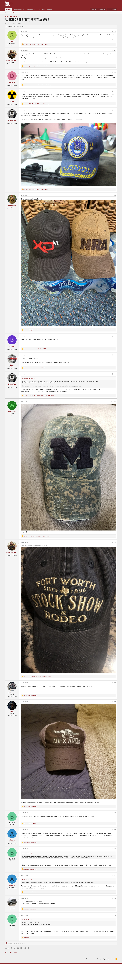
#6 (115, 195)
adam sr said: (26, 853)
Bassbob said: (26, 879)
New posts (8, 13)
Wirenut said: (26, 919)
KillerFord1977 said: (28, 378)
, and (32, 330)
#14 (115, 812)
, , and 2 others (35, 44)
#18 (115, 898)
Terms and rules (91, 959)
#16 (115, 848)
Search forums (18, 13)
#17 (115, 875)
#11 (115, 542)
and (30, 695)
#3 (115, 72)
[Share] (113, 31)
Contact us (81, 959)
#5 (115, 110)
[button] (23, 9)
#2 (115, 50)
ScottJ (8, 23)
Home (8, 9)
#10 (115, 401)
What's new (18, 9)
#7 (115, 336)
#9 (115, 374)
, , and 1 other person (38, 85)
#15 (115, 829)
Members (30, 9)
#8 (115, 355)
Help (107, 959)
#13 (115, 701)
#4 (115, 91)
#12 (115, 682)
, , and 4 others (36, 66)
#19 (115, 915)
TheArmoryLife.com (45, 9)
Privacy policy (101, 959)
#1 (115, 31)
